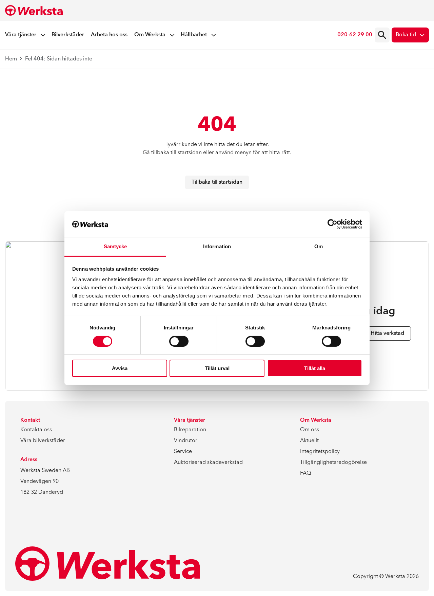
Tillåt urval (217, 368)
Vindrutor (185, 441)
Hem (11, 59)
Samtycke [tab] (115, 246)
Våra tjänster (20, 35)
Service (183, 451)
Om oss (309, 430)
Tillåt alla (314, 368)
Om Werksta (149, 35)
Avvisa (119, 368)
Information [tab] (217, 246)
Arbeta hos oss (109, 35)
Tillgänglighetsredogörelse (333, 462)
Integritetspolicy (320, 451)
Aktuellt (309, 441)
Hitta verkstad (387, 333)
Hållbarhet (194, 35)
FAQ (305, 473)
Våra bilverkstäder (42, 441)
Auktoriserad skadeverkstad (208, 462)
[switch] (179, 341)
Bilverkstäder (68, 35)
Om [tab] (318, 246)
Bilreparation (190, 430)
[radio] (382, 35)
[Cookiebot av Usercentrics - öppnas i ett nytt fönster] (332, 224)
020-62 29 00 (354, 35)
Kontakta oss (36, 430)
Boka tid (406, 35)
